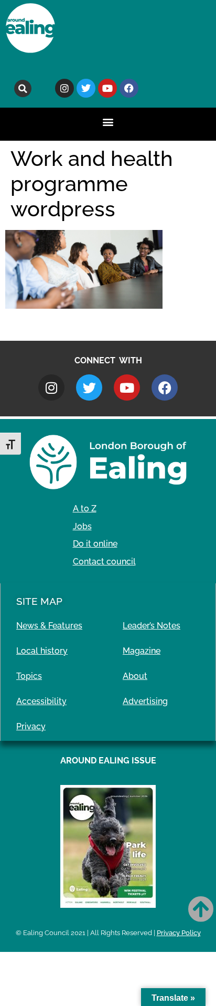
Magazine (141, 651)
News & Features (49, 626)
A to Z (84, 509)
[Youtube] (107, 88)
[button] (22, 88)
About (135, 676)
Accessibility (41, 701)
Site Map (39, 601)
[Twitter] (86, 88)
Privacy (31, 726)
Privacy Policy (179, 933)
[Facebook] (129, 88)
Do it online (95, 544)
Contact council (104, 562)
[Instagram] (64, 88)
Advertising (145, 701)
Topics (29, 676)
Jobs (82, 526)
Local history (42, 651)
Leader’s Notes (151, 626)
